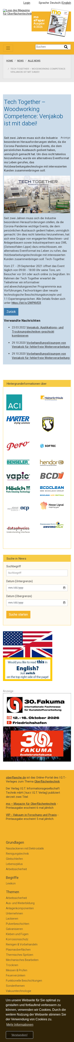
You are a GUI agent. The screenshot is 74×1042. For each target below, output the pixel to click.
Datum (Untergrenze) (19, 581)
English (66, 3)
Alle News (34, 60)
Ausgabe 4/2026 (39, 25)
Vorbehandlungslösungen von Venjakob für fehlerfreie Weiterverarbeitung (41, 345)
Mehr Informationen (19, 1024)
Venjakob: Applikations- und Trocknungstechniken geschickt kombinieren (38, 331)
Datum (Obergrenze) (19, 596)
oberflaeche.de (16, 778)
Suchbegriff (13, 566)
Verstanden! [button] (19, 1034)
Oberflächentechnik (47, 782)
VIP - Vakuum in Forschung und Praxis (31, 815)
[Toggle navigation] (8, 48)
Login (26, 3)
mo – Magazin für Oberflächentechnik (31, 804)
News (20, 60)
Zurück (11, 311)
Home (9, 60)
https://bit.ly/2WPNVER (26, 303)
